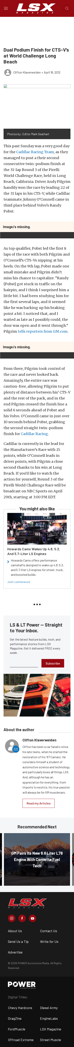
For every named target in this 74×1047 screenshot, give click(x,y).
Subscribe (53, 663)
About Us (15, 931)
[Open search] (66, 8)
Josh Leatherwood (18, 581)
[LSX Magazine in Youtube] (32, 918)
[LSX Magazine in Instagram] (11, 918)
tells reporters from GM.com (42, 331)
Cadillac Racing (34, 433)
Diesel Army (49, 1007)
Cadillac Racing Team (35, 152)
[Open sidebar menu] (6, 8)
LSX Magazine (50, 1029)
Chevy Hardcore (20, 1007)
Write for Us (49, 941)
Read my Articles (39, 803)
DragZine (15, 1018)
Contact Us (48, 931)
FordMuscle (16, 1029)
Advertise (15, 952)
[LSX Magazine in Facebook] (22, 918)
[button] (37, 106)
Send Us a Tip (18, 941)
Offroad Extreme (21, 1040)
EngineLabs (49, 1018)
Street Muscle (50, 1040)
